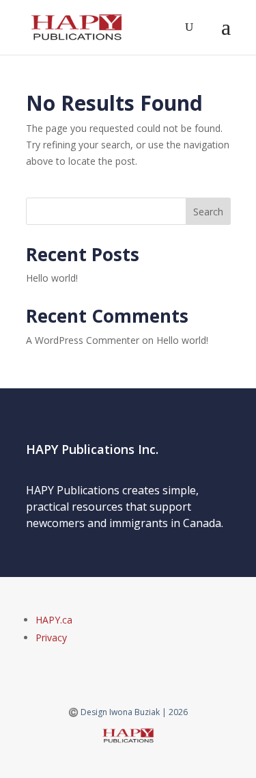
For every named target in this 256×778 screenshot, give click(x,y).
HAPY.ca (53, 619)
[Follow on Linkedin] (138, 666)
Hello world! (52, 277)
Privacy (51, 637)
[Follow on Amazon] (119, 666)
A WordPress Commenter (82, 340)
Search (208, 211)
